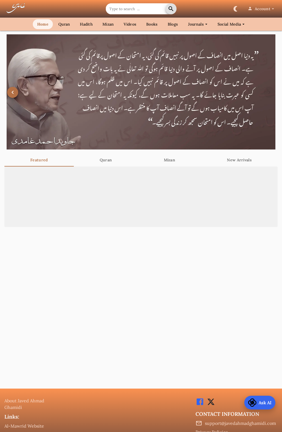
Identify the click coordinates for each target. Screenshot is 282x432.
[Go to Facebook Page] (200, 404)
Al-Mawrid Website (24, 426)
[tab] (39, 160)
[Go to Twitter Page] (209, 404)
